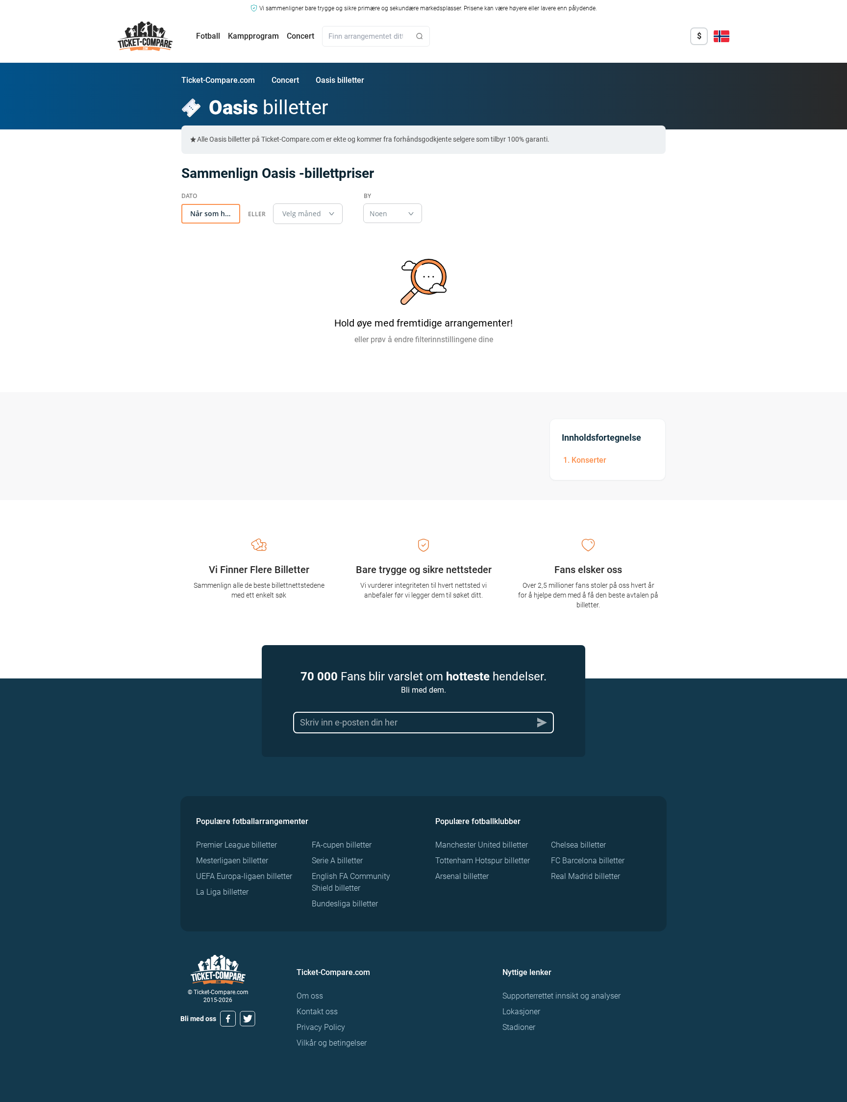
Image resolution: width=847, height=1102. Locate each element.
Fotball (208, 36)
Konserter (589, 460)
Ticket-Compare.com (218, 80)
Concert (300, 36)
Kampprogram (253, 36)
